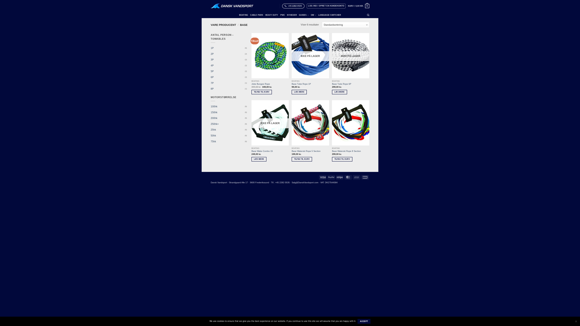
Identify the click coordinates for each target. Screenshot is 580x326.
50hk (213, 135)
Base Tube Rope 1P (301, 84)
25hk (213, 129)
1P (212, 48)
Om (312, 15)
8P (212, 89)
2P (212, 54)
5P (212, 71)
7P (212, 83)
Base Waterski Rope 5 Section (306, 151)
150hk (214, 112)
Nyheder (292, 15)
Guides (303, 15)
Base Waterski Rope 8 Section (346, 151)
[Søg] (368, 15)
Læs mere (299, 92)
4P (212, 65)
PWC (282, 15)
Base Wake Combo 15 (262, 151)
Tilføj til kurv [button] (261, 92)
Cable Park (256, 15)
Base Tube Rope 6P (341, 84)
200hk (214, 118)
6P (212, 77)
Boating (243, 15)
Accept (364, 321)
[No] (576, 322)
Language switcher (329, 15)
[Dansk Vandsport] (232, 6)
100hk (214, 106)
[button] (326, 6)
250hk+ (215, 124)
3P (212, 59)
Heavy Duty (271, 15)
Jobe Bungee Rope (260, 84)
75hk (213, 141)
